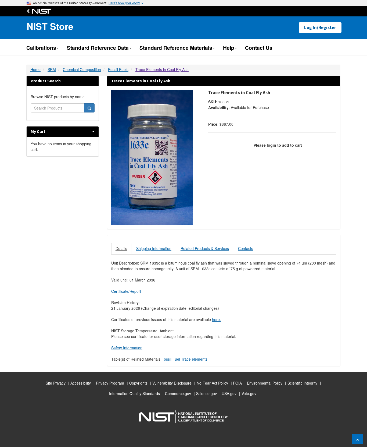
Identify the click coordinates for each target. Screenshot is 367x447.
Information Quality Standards (134, 393)
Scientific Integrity (302, 383)
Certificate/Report (126, 291)
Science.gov (206, 393)
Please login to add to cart (278, 145)
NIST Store (50, 26)
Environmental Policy (264, 383)
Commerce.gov (178, 393)
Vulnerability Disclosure (172, 383)
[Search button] (89, 107)
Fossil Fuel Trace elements (184, 359)
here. (216, 319)
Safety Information (126, 347)
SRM (52, 69)
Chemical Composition (82, 69)
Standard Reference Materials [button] (175, 47)
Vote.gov (249, 393)
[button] (93, 131)
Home (35, 69)
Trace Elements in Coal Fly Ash (162, 69)
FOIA (237, 383)
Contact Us (258, 47)
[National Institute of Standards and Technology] (40, 11)
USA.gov (229, 393)
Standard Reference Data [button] (98, 47)
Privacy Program (110, 383)
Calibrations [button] (41, 47)
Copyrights (138, 383)
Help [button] (228, 47)
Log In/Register (320, 27)
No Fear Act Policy (212, 383)
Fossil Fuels (118, 69)
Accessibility (80, 383)
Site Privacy (56, 383)
